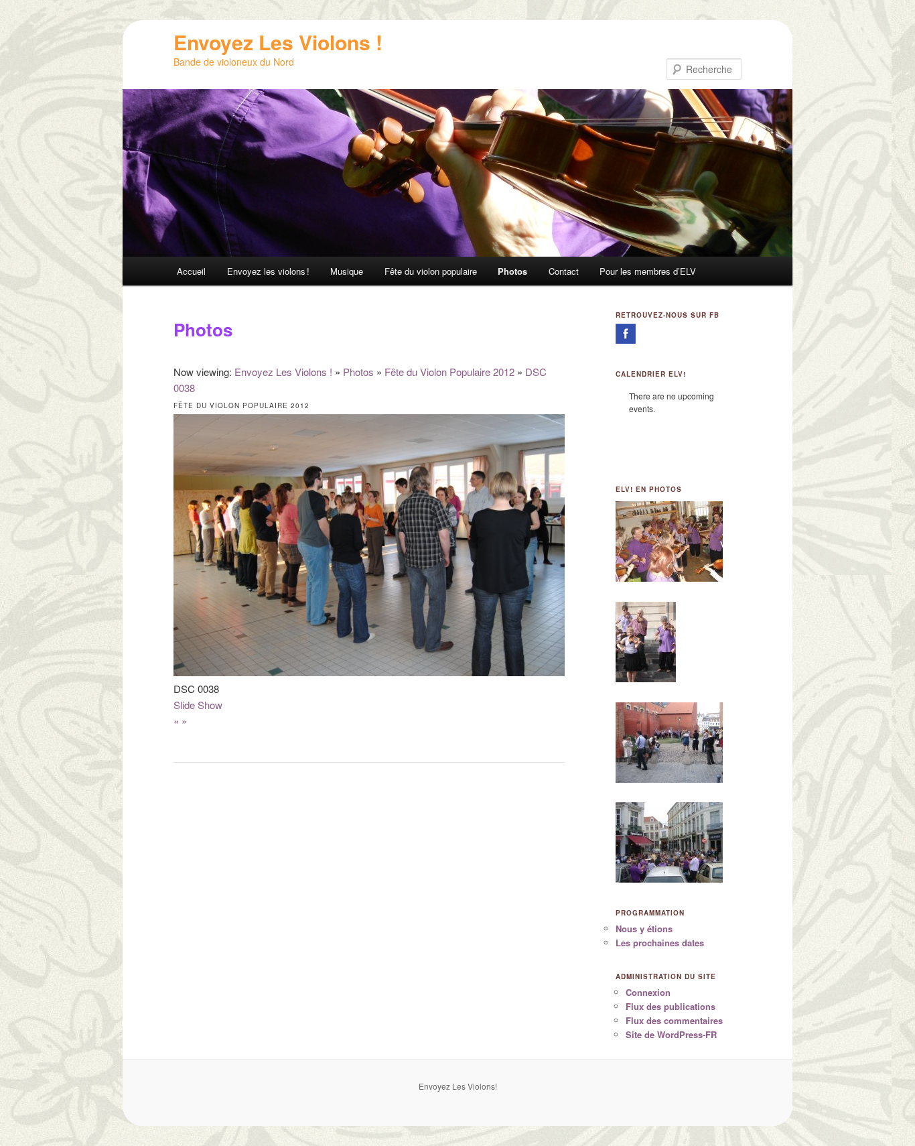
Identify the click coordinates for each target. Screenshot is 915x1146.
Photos (512, 271)
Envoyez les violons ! (268, 271)
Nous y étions (644, 928)
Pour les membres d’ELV (648, 271)
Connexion (648, 992)
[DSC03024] (669, 879)
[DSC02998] (646, 679)
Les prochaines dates (660, 942)
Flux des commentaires (674, 1020)
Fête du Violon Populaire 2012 (449, 372)
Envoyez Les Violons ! (277, 41)
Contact (564, 271)
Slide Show (197, 705)
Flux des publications (670, 1006)
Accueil (191, 271)
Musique (346, 271)
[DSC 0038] (369, 672)
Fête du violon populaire (430, 271)
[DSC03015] (669, 578)
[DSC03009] (669, 779)
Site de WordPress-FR (671, 1034)
